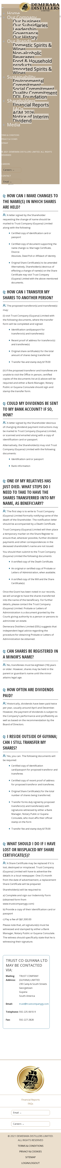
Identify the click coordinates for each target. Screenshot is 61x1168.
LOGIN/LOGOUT (30, 1163)
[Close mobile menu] (2, 7)
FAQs (30, 1103)
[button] (54, 1152)
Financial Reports (30, 1099)
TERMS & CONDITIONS (10, 135)
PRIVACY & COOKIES (9, 139)
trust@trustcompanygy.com (34, 1003)
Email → (7, 181)
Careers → (8, 169)
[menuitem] (13, 13)
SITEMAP (4, 143)
